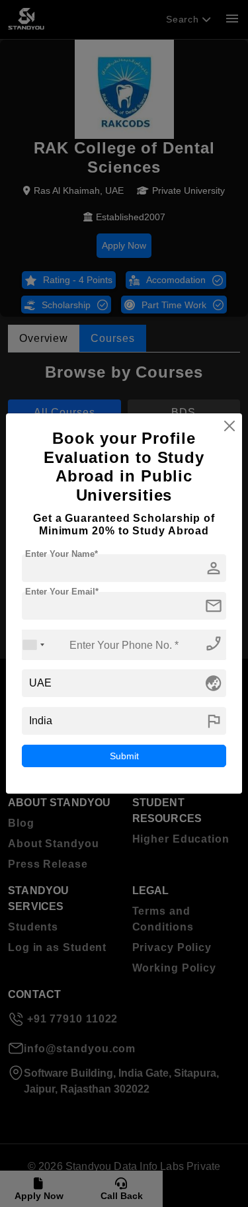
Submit (124, 756)
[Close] (229, 425)
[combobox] (33, 644)
